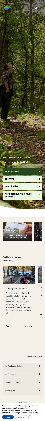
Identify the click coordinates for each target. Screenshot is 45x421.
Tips (7, 326)
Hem (5, 157)
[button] (36, 8)
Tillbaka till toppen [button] (34, 356)
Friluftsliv (12, 157)
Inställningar (21, 417)
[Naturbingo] (17, 231)
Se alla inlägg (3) (9, 260)
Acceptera (8, 417)
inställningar (33, 412)
